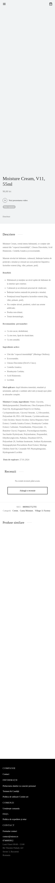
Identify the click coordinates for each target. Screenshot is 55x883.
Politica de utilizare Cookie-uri (15, 797)
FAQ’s (5, 814)
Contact (6, 774)
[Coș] (50, 4)
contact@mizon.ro (10, 836)
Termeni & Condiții (11, 791)
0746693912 (8, 840)
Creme (15, 511)
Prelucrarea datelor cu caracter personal (19, 786)
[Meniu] (4, 4)
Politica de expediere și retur (14, 819)
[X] (18, 216)
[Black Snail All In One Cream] (15, 636)
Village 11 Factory (42, 511)
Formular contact (10, 831)
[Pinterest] (23, 216)
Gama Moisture (26, 511)
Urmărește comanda (11, 808)
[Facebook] (13, 216)
